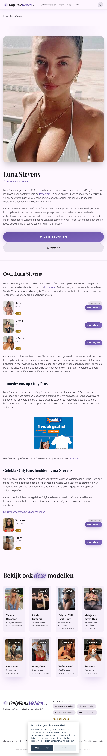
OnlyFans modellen (48, 5)
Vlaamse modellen (86, 706)
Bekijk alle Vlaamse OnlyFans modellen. (24, 511)
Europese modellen (87, 712)
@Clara (18, 541)
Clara (18, 537)
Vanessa (20, 520)
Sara (18, 303)
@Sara (17, 306)
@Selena (18, 341)
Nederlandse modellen (64, 706)
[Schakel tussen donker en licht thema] (100, 4)
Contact (77, 5)
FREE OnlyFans (93, 307)
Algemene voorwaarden (13, 741)
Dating (61, 5)
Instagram (44, 193)
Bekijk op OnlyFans (53, 237)
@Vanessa (19, 523)
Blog (69, 5)
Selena (19, 338)
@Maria (18, 324)
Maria (19, 320)
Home (5, 16)
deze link (73, 458)
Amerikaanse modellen (64, 712)
